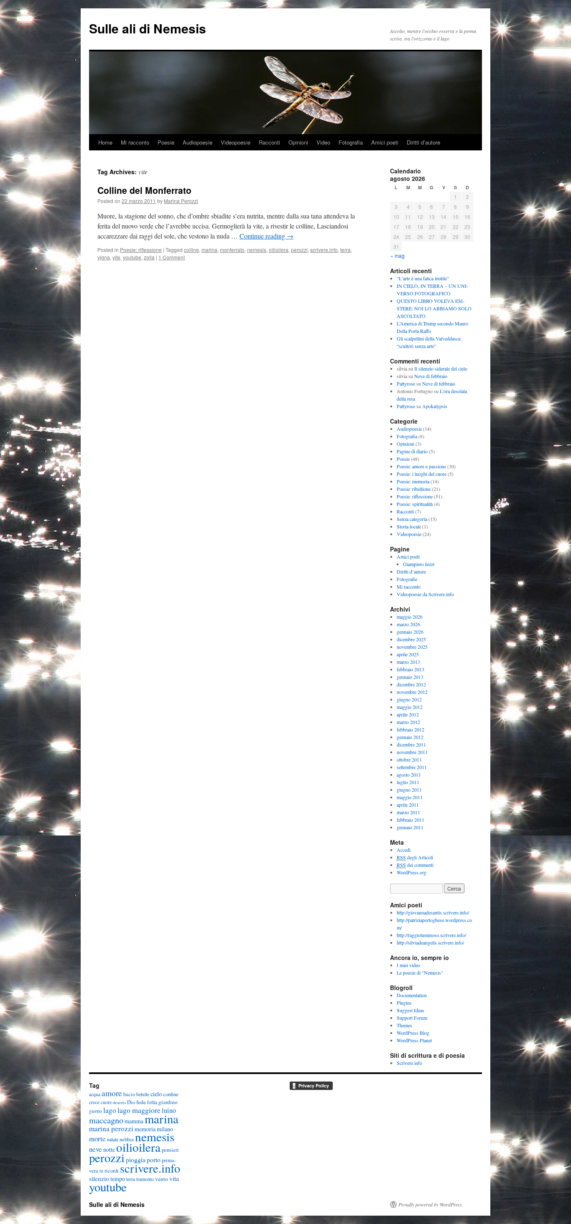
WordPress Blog (413, 1032)
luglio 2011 (408, 782)
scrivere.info (324, 249)
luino (169, 1110)
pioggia (135, 1159)
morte (97, 1138)
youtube (132, 257)
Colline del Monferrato (144, 190)
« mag (397, 255)
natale (112, 1139)
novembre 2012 (412, 691)
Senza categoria (412, 519)
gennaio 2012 (410, 737)
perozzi (299, 249)
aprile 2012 (408, 714)
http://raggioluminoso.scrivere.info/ (431, 935)
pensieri (170, 1149)
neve (95, 1149)
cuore (106, 1102)
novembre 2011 (412, 752)
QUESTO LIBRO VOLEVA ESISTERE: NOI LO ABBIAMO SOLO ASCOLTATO (434, 308)
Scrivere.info (409, 1062)
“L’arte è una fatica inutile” (423, 278)
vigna (103, 257)
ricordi (112, 1170)
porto (154, 1159)
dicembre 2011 (411, 744)
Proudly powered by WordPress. (430, 1204)
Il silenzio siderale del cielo (440, 368)
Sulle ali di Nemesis (147, 28)
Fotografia (351, 142)
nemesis (256, 249)
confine (170, 1094)
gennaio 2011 (410, 827)
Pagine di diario (412, 451)
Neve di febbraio (430, 376)
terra (345, 249)
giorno (95, 1111)
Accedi (403, 849)
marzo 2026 (408, 624)
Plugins (404, 1002)
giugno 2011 (409, 789)
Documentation (412, 995)
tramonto (145, 1179)
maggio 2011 (410, 797)
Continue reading (266, 235)
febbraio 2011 (410, 819)
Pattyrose (406, 383)
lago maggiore (139, 1110)
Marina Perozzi (181, 200)
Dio (131, 1102)
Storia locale (409, 526)
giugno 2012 (409, 699)
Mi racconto (135, 142)
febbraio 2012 (410, 729)
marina (209, 249)
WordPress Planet (414, 1040)
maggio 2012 (410, 706)
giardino (168, 1102)
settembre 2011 (412, 767)
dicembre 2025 (411, 639)
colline (191, 249)
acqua (94, 1094)
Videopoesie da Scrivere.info (425, 594)
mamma (134, 1121)
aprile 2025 (408, 654)
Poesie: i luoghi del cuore (421, 473)
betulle (142, 1094)
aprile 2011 (408, 804)
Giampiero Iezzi (418, 564)
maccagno (106, 1120)
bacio (129, 1094)
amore (112, 1092)
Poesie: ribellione (414, 488)
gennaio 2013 (410, 676)
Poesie (166, 142)
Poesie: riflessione (141, 249)
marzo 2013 (408, 661)
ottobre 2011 (409, 759)
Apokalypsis (434, 406)
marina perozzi (111, 1128)
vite (116, 257)
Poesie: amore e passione (421, 466)
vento (161, 1179)
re (101, 1171)
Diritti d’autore (423, 142)
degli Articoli (415, 857)
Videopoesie (235, 142)
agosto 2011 (409, 774)
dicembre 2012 (411, 684)
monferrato (232, 249)
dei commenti (415, 864)
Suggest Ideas (410, 1010)
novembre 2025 (412, 646)
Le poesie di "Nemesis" (420, 972)
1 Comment (171, 257)
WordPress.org (411, 872)
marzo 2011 (408, 812)
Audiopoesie (197, 142)
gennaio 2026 (410, 631)
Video (323, 142)
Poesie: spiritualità (415, 503)
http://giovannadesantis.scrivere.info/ (433, 912)
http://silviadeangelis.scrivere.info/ (430, 942)
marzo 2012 (408, 722)
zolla (149, 257)
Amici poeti (384, 142)
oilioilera (278, 249)
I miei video (408, 965)
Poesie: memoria (413, 481)
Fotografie (407, 579)
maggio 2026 (410, 616)
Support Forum (412, 1017)
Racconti (269, 142)
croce (94, 1102)
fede (141, 1102)
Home (105, 142)
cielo (156, 1094)
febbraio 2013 (410, 669)
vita (174, 1178)
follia (152, 1102)
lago (109, 1110)
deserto (119, 1102)
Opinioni (298, 142)
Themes (404, 1025)
